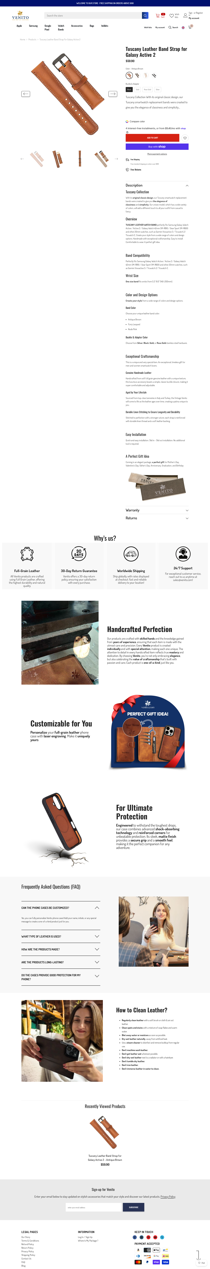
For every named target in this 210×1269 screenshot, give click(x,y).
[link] (27, 566)
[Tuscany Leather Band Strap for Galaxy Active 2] (105, 1132)
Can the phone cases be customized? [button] (45, 908)
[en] (183, 27)
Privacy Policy (168, 1196)
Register (199, 13)
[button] (25, 94)
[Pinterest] (148, 1237)
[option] (69, 94)
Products (32, 39)
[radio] (129, 75)
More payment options (157, 153)
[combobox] (93, 15)
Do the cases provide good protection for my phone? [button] (51, 977)
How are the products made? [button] (40, 949)
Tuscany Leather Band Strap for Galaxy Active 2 (105, 1157)
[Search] (96, 15)
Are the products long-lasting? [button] (42, 962)
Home (22, 39)
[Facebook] (135, 1237)
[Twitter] (162, 1237)
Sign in (190, 14)
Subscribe (133, 1207)
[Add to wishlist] (185, 138)
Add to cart (152, 137)
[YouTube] (155, 1237)
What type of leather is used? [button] (41, 936)
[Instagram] (142, 1237)
